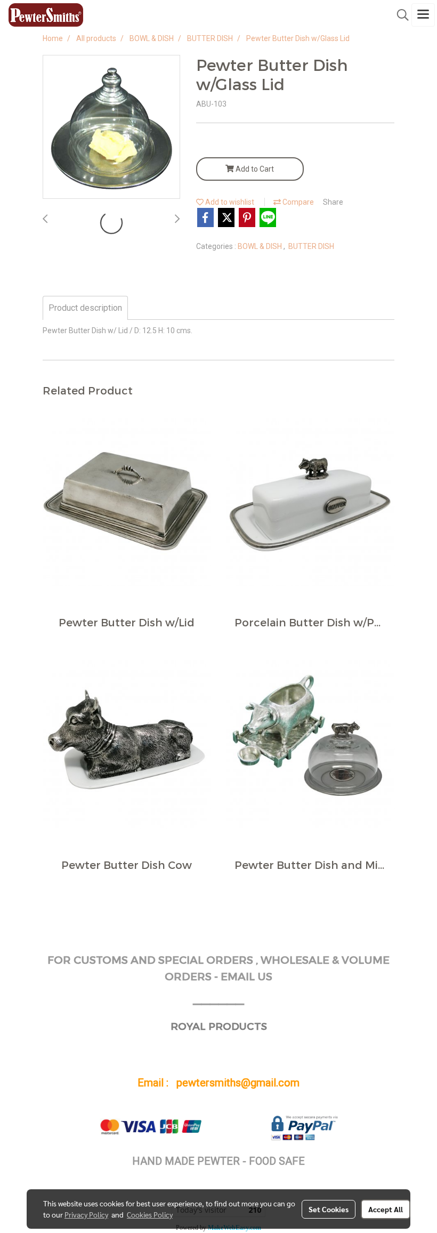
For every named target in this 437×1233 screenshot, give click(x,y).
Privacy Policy (86, 1214)
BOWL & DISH (261, 246)
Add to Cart (254, 169)
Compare (297, 202)
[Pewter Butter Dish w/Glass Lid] (111, 127)
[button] (399, 15)
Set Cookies (329, 1209)
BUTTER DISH (311, 246)
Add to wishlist (229, 202)
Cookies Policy (150, 1214)
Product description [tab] (85, 308)
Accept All (385, 1209)
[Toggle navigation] (423, 15)
